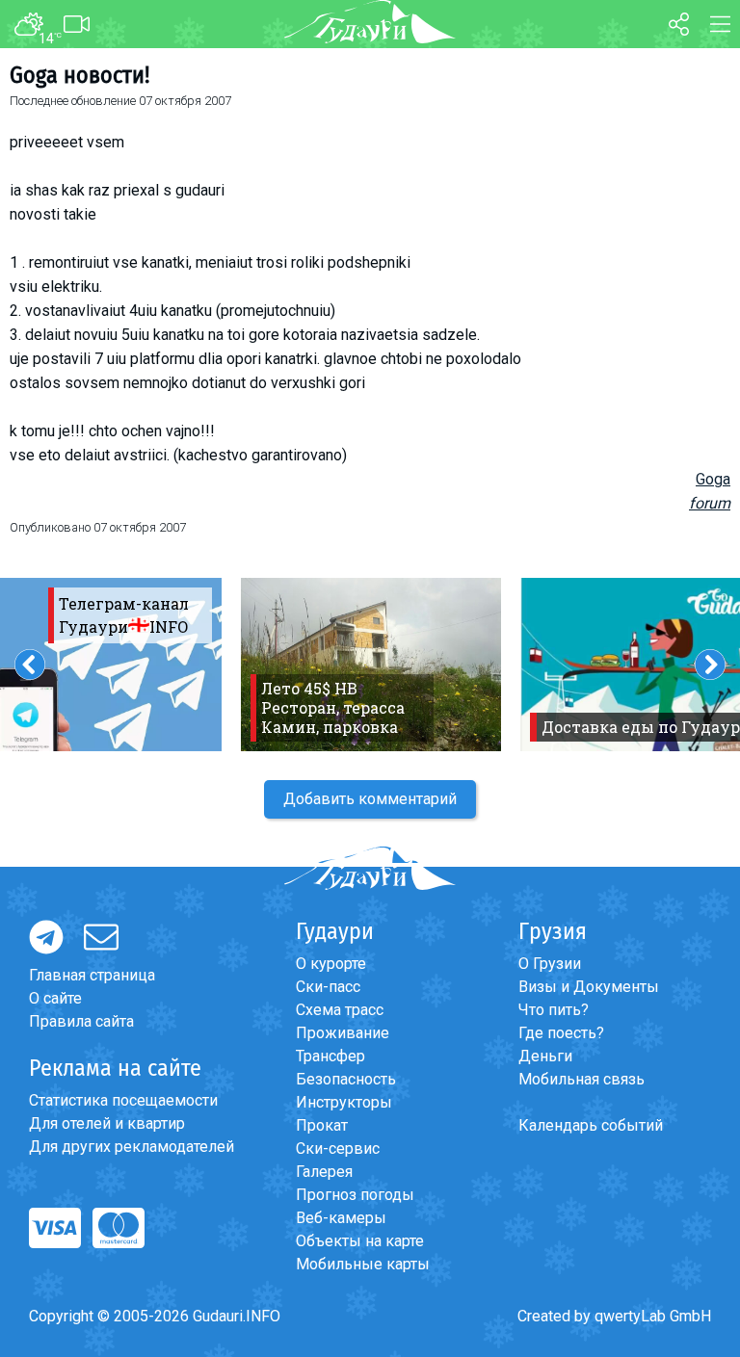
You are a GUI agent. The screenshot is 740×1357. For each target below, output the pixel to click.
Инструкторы (344, 1102)
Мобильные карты (363, 1264)
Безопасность (346, 1079)
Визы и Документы (588, 987)
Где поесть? (561, 1033)
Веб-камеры (341, 1218)
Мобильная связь (581, 1079)
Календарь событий (590, 1125)
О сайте (55, 998)
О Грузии (549, 963)
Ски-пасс (328, 987)
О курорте (331, 963)
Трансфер (330, 1056)
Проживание (342, 1033)
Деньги (545, 1056)
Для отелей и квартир (107, 1123)
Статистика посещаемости (123, 1100)
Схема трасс (339, 1010)
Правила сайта (81, 1021)
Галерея (324, 1171)
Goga (713, 479)
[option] (371, 664)
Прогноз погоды (355, 1195)
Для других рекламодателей (131, 1146)
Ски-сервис (338, 1148)
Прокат (322, 1125)
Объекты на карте (360, 1241)
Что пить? (553, 1010)
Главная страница (92, 975)
